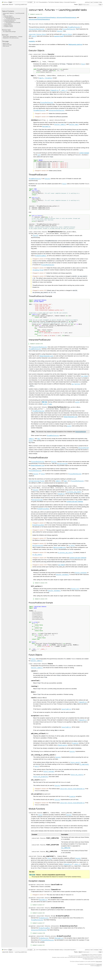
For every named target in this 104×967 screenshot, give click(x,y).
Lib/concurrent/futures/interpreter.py (39, 19)
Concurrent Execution (69, 2)
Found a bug (99, 964)
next (92, 2)
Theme (76, 4)
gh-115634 (61, 565)
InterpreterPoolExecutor (10, 20)
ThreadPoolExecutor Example (13, 18)
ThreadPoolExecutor (9, 17)
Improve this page (7, 44)
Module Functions (8, 25)
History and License (89, 958)
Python (5, 2)
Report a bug (6, 43)
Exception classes (8, 26)
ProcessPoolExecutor (9, 21)
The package (9, 31)
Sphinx (98, 965)
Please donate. (99, 961)
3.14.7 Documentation (41, 2)
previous (87, 2)
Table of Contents (8, 11)
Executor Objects (8, 16)
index (100, 2)
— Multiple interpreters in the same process (12, 37)
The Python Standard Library (55, 2)
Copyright (85, 954)
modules (96, 2)
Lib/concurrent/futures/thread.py (46, 17)
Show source (6, 46)
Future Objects (7, 23)
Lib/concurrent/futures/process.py (66, 17)
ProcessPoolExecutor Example (13, 22)
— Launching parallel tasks (14, 4)
